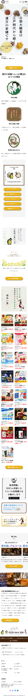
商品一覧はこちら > (14, 467)
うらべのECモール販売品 (19, 654)
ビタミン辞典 (16, 672)
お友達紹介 (3, 681)
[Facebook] (15, 690)
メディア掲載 (4, 672)
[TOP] (26, 695)
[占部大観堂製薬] (5, 2)
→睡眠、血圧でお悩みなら (6, 652)
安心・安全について (18, 666)
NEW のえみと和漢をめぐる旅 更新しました (10, 58)
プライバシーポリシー (18, 684)
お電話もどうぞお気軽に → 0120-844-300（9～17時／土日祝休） (14, 639)
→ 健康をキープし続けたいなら (7, 649)
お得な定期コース (6, 645)
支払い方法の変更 (17, 681)
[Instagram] (10, 690)
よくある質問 (16, 663)
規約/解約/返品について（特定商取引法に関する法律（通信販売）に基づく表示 (7, 685)
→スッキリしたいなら (18, 652)
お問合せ (3, 679)
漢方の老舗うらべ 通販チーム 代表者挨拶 (7, 669)
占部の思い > (10, 620)
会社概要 (3, 666)
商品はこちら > (14, 68)
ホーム (3, 660)
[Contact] (18, 690)
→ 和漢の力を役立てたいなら (7, 654)
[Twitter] (13, 690)
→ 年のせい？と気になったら (20, 648)
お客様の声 (3, 663)
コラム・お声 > (14, 566)
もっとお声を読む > (14, 278)
